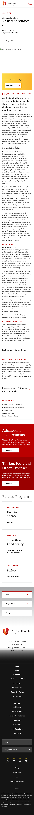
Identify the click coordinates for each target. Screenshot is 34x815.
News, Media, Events (10, 750)
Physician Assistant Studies (11, 33)
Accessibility (17, 711)
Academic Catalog (21, 317)
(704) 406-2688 (7, 410)
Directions (17, 720)
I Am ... (6, 742)
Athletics (17, 707)
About (17, 670)
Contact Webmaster (17, 781)
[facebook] (26, 760)
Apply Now (9, 85)
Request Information (13, 41)
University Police (17, 692)
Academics (17, 674)
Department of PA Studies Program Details (14, 389)
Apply (8, 613)
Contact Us (17, 733)
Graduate (6, 13)
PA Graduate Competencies (15, 350)
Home (4, 30)
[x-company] (8, 760)
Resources (17, 683)
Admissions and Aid (17, 679)
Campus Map (17, 696)
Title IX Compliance (17, 716)
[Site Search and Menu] (29, 4)
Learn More (8, 450)
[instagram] (20, 760)
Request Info (10, 604)
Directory (17, 724)
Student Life (17, 687)
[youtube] (14, 760)
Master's (5, 26)
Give (7, 594)
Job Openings (17, 729)
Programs (11, 30)
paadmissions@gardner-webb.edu (13, 407)
